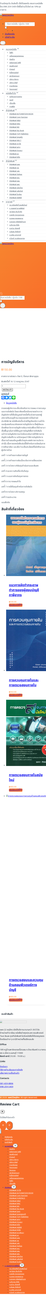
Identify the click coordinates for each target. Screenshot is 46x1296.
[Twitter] (10, 397)
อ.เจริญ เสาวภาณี (15, 235)
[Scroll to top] (3, 1125)
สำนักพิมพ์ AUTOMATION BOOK (21, 114)
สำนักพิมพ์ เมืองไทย (16, 188)
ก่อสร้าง (12, 59)
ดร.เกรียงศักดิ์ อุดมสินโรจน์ (18, 205)
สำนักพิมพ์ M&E (15, 120)
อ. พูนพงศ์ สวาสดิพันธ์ (16, 208)
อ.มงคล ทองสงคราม (16, 218)
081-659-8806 (6, 1083)
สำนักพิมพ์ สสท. (14, 184)
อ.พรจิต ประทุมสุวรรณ (16, 215)
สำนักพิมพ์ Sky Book (16, 130)
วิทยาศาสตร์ (13, 89)
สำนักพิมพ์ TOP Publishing (18, 134)
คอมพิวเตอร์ (13, 66)
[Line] (13, 397)
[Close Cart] (2, 1112)
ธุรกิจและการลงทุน (15, 96)
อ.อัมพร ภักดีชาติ (15, 231)
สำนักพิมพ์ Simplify (16, 137)
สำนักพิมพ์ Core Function (18, 117)
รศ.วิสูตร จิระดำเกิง (15, 212)
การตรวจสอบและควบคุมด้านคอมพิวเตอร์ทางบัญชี (26, 985)
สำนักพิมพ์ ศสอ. (14, 181)
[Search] (6, 27)
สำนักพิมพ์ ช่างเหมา (15, 150)
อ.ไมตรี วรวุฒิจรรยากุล (17, 238)
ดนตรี (11, 100)
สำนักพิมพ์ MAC (14, 124)
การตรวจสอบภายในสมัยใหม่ (26, 778)
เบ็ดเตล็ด (12, 103)
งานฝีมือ (12, 106)
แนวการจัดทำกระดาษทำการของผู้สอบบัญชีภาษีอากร (24, 590)
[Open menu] (2, 305)
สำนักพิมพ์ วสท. (14, 171)
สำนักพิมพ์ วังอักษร (15, 174)
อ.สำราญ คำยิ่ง (14, 225)
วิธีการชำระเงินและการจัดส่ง (11, 1069)
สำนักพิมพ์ (8, 1187)
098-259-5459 (6, 1086)
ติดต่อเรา (4, 1066)
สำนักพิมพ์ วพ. (14, 168)
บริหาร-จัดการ (14, 79)
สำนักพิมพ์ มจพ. (14, 164)
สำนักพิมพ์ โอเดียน (15, 194)
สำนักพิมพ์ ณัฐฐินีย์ (15, 198)
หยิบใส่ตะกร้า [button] (14, 605)
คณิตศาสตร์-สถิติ (15, 62)
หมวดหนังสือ (9, 1146)
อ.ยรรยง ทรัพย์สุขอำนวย (17, 222)
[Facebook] (3, 397)
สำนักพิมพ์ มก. (14, 154)
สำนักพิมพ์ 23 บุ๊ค (15, 144)
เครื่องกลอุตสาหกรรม (16, 56)
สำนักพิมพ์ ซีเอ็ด (14, 157)
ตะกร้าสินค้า (8, 1142)
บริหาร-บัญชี (13, 82)
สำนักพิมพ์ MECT (15, 140)
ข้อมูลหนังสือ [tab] (11, 403)
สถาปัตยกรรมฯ (14, 76)
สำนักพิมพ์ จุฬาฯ (14, 147)
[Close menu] (0, 1132)
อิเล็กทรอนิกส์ (13, 72)
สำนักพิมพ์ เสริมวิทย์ (16, 191)
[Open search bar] (1, 294)
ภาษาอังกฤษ (13, 86)
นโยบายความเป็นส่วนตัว (9, 1073)
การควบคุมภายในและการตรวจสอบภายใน (24, 683)
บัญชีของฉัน (10, 34)
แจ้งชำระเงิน (10, 37)
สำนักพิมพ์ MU (14, 127)
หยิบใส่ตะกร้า (7, 390)
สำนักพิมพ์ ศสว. (14, 178)
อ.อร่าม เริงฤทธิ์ (14, 228)
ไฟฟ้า (11, 52)
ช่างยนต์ (12, 69)
